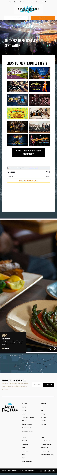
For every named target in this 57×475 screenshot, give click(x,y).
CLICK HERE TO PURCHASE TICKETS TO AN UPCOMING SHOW (28, 152)
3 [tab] (6, 349)
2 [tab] (5, 349)
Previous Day (10, 176)
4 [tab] (8, 349)
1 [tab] (3, 349)
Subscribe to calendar (27, 180)
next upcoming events (33, 168)
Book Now (42, 17)
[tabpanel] (13, 340)
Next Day (47, 176)
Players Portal (16, 17)
